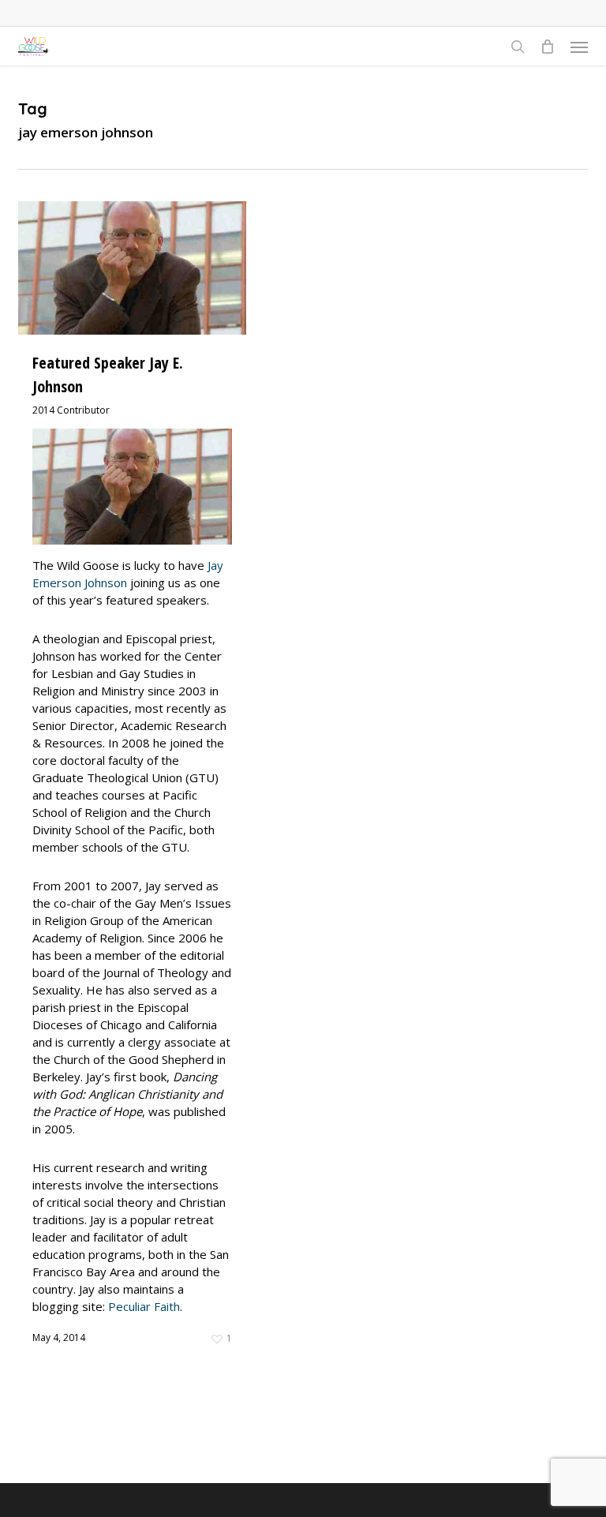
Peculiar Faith (144, 1306)
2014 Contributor (71, 410)
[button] (579, 46)
